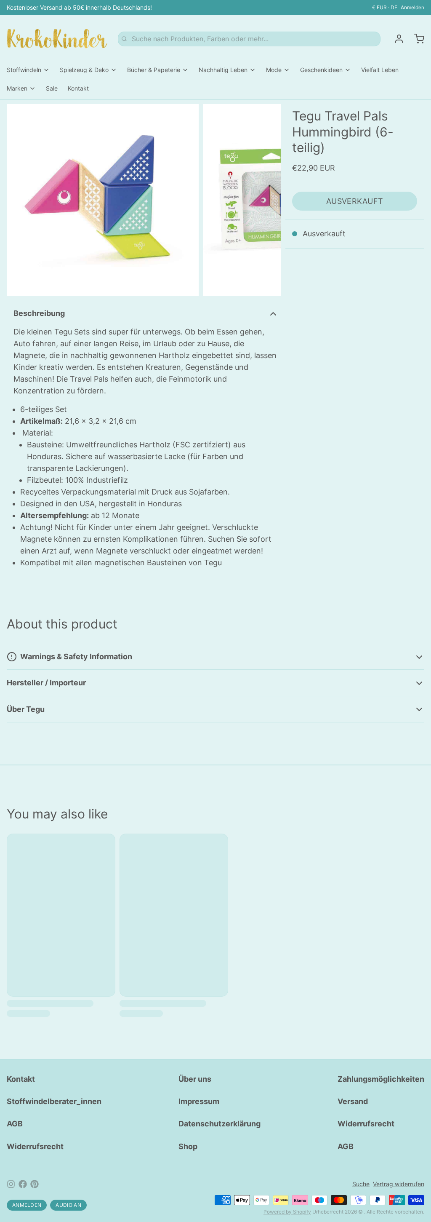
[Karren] (415, 39)
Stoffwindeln (24, 69)
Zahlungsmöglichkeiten (381, 1079)
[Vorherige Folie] (20, 200)
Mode (274, 69)
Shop (187, 1146)
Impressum (198, 1101)
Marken (17, 88)
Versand (353, 1101)
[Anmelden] (395, 39)
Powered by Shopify (287, 1212)
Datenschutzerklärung (219, 1123)
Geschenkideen (321, 69)
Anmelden (412, 7)
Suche (361, 1183)
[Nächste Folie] (268, 200)
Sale (52, 88)
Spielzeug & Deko (84, 69)
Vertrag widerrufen (398, 1183)
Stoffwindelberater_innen (54, 1101)
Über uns (194, 1079)
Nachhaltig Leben (223, 69)
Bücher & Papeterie (153, 69)
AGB (15, 1123)
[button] (354, 201)
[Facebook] (23, 1184)
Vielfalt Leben (380, 69)
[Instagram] (11, 1184)
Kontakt (78, 88)
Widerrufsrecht (35, 1146)
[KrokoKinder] (57, 39)
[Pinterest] (34, 1184)
